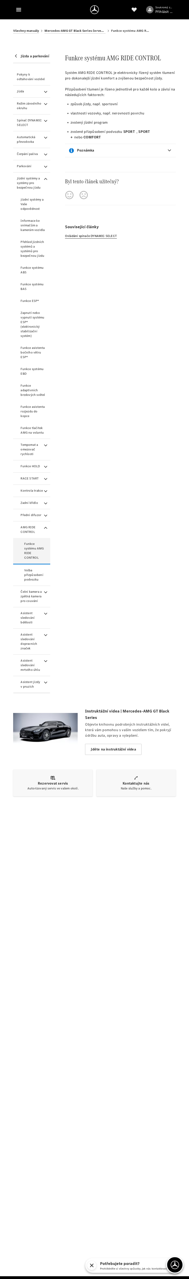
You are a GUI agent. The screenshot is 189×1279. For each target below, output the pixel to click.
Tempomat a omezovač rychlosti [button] (29, 449)
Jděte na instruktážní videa (113, 749)
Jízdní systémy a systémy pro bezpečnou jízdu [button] (29, 183)
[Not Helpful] (83, 195)
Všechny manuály (26, 31)
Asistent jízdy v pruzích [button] (30, 684)
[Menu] (18, 10)
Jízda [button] (20, 91)
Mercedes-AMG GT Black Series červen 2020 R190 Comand (74, 31)
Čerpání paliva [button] (27, 154)
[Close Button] (91, 1265)
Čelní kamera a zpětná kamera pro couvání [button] (31, 596)
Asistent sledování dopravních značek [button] (29, 641)
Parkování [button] (24, 166)
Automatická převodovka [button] (26, 139)
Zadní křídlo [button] (29, 503)
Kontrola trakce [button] (32, 490)
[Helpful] (69, 195)
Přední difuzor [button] (31, 515)
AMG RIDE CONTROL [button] (28, 529)
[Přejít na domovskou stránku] (94, 9)
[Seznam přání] (134, 9)
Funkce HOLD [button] (30, 466)
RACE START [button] (30, 478)
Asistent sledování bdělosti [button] (28, 618)
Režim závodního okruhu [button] (29, 105)
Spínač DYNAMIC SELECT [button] (29, 122)
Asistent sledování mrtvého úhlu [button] (30, 665)
